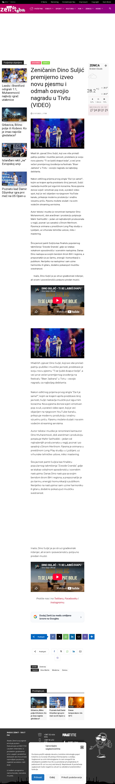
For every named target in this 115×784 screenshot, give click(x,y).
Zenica (46, 63)
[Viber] (85, 637)
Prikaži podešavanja (71, 777)
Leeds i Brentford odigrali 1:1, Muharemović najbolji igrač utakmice (13, 92)
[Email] (78, 637)
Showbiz (36, 63)
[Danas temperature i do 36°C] (76, 702)
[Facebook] (53, 637)
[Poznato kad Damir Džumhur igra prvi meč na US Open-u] (14, 178)
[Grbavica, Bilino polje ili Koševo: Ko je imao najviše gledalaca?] (14, 114)
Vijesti (5, 156)
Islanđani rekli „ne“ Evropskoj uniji (14, 162)
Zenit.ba (42, 667)
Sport (5, 81)
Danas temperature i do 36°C (75, 713)
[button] (82, 747)
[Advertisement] (58, 36)
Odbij (52, 777)
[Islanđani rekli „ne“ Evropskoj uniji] (14, 150)
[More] (92, 637)
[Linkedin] (72, 637)
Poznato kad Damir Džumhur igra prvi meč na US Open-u (14, 192)
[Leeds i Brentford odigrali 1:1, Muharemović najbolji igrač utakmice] (14, 75)
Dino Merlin (45, 670)
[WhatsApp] (66, 637)
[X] (59, 637)
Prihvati (38, 777)
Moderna (55, 670)
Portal (71, 707)
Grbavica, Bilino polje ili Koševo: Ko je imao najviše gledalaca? (14, 130)
